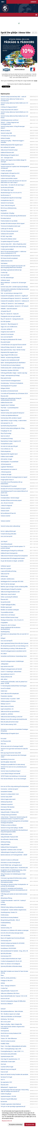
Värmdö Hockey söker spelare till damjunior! (12, 413)
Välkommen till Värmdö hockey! (9, 150)
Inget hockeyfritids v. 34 (7, 709)
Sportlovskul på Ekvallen (7, 187)
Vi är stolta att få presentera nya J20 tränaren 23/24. (14, 393)
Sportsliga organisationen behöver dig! (11, 270)
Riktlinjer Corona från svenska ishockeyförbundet (14, 719)
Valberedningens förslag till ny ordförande (12, 550)
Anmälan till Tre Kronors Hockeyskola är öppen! (13, 488)
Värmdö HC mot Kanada (7, 203)
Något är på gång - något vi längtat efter (11, 1024)
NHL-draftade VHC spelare (8, 147)
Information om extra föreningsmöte (10, 862)
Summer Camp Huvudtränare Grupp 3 (10, 771)
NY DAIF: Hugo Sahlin (6, 236)
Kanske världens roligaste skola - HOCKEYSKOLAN (14, 867)
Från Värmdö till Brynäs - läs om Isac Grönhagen (13, 778)
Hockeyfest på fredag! (7, 438)
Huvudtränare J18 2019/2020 (8, 948)
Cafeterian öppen (5, 280)
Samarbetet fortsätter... (7, 791)
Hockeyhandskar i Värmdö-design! (10, 498)
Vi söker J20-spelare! (6, 170)
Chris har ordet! (5, 1036)
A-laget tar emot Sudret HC (8, 331)
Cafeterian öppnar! (6, 566)
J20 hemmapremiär (6, 464)
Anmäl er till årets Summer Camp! (9, 617)
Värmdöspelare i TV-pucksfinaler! (9, 461)
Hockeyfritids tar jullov (7, 443)
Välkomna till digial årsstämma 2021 (10, 591)
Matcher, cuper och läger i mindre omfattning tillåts (14, 586)
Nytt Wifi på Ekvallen (6, 953)
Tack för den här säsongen (8, 584)
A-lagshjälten (4, 622)
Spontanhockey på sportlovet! (9, 425)
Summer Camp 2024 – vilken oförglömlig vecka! (13, 244)
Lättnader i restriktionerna (7, 579)
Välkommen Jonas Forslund (8, 594)
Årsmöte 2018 (4, 1084)
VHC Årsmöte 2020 (6, 741)
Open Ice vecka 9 (5, 436)
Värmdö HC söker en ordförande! (9, 860)
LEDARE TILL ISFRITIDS (7, 714)
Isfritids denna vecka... (7, 834)
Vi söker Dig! (4, 988)
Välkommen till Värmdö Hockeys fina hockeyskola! (14, 555)
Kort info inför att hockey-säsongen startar (12, 933)
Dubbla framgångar (6, 1093)
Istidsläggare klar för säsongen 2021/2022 (12, 581)
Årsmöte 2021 (4, 599)
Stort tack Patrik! (5, 275)
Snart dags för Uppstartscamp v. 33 (10, 1059)
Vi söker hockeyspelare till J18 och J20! (11, 961)
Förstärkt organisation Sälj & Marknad (11, 1104)
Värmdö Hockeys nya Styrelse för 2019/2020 (12, 943)
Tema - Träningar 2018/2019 (8, 985)
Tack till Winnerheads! (6, 544)
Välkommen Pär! (5, 573)
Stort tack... (4, 1064)
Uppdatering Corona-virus (7, 759)
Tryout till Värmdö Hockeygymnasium (11, 380)
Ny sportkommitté (5, 602)
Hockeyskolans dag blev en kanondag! (11, 197)
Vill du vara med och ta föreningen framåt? (12, 746)
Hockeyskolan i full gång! (7, 213)
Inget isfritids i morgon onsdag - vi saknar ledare (13, 420)
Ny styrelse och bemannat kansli (9, 391)
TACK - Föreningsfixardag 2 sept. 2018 (11, 1048)
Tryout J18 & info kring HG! (8, 205)
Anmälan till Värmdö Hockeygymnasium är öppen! (14, 477)
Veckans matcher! (5, 508)
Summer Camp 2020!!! (6, 796)
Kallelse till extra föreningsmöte (9, 553)
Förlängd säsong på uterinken (9, 814)
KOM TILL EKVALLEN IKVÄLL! (8, 978)
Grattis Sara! (4, 691)
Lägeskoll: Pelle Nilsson (7, 466)
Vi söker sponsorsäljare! (7, 249)
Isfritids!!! (3, 1008)
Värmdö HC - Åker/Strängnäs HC (9, 324)
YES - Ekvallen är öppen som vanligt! (10, 1014)
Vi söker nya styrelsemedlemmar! (9, 415)
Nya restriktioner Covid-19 (7, 674)
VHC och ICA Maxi (5, 935)
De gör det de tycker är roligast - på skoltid (12, 561)
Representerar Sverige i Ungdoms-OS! (11, 441)
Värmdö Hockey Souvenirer (8, 1041)
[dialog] (19, 1117)
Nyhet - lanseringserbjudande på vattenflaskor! (13, 362)
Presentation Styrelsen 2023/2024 (9, 370)
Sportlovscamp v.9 (6, 195)
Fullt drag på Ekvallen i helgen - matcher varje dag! (14, 373)
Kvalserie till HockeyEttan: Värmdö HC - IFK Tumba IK (14, 306)
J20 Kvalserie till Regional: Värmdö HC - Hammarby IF (15, 298)
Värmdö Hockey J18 (6, 927)
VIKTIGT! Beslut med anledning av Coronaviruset (13, 776)
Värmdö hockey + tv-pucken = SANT (10, 698)
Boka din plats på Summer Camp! (9, 721)
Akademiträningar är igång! (8, 176)
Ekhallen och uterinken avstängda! (10, 609)
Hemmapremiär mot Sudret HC (9, 469)
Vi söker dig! (4, 272)
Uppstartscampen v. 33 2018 (8, 1096)
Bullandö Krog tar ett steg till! (8, 1069)
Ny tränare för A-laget (6, 1077)
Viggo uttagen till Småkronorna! (9, 355)
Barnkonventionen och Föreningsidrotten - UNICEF (14, 854)
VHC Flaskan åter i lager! (7, 190)
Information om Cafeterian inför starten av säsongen (14, 930)
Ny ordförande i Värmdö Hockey (9, 839)
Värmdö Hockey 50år (6, 133)
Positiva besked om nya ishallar (9, 221)
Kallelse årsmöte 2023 (6, 402)
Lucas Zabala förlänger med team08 (10, 773)
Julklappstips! (4, 664)
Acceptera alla (30, 1124)
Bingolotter (4, 210)
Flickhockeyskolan (6, 451)
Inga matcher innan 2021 (7, 666)
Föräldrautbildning (6, 922)
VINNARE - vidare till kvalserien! (9, 308)
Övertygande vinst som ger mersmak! (10, 316)
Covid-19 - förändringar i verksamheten (11, 671)
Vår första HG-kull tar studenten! (9, 258)
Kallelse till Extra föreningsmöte (9, 847)
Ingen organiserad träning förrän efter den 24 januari (14, 643)
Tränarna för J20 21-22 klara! (8, 625)
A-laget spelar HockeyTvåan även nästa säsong (13, 246)
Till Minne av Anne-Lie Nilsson (9, 825)
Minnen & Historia (5, 130)
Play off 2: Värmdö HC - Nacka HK (10, 313)
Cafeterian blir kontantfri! (7, 233)
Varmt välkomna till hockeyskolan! (10, 693)
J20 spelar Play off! (6, 311)
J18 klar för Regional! (6, 505)
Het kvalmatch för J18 (6, 423)
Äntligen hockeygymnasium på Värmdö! (11, 669)
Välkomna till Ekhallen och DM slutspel (11, 1016)
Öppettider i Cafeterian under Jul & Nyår (11, 849)
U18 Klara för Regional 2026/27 (9, 107)
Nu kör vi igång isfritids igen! (8, 531)
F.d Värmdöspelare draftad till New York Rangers (14, 685)
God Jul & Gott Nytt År (6, 640)
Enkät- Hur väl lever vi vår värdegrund (10, 963)
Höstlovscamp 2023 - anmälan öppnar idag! (12, 367)
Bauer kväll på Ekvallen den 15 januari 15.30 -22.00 (14, 996)
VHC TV (3, 1079)
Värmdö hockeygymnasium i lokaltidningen (12, 661)
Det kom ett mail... (5, 998)
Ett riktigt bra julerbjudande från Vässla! (11, 339)
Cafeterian (3, 925)
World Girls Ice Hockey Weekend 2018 (11, 1033)
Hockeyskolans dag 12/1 (7, 200)
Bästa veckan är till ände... (7, 706)
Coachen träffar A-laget (7, 1066)
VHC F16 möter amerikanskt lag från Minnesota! (13, 215)
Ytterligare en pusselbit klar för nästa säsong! (13, 764)
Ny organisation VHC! (6, 1082)
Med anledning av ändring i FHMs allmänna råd (13, 648)
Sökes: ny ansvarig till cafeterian (9, 597)
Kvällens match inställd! (7, 456)
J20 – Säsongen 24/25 (7, 157)
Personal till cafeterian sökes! (8, 239)
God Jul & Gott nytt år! (6, 536)
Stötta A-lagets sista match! (8, 799)
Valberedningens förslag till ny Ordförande (12, 852)
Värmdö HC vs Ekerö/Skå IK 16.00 (10, 794)
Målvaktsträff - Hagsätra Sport (9, 1087)
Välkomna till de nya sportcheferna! (10, 711)
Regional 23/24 (5, 410)
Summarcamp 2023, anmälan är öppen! (11, 418)
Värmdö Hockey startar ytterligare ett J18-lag (12, 428)
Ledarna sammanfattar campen (9, 178)
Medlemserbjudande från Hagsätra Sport (12, 144)
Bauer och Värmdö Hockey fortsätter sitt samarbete (14, 1074)
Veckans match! (5, 510)
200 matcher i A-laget (6, 459)
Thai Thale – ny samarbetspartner (9, 407)
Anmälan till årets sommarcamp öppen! (11, 500)
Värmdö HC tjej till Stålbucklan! (9, 1099)
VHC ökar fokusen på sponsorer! (9, 231)
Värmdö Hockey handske (7, 945)
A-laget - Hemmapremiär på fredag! (10, 375)
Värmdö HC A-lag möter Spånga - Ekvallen (12, 827)
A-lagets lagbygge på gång (8, 604)
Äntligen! (3, 638)
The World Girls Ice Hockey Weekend (10, 365)
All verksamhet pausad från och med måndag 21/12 (14, 646)
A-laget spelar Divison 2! (7, 479)
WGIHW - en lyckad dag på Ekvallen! (10, 357)
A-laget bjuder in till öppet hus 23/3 (10, 173)
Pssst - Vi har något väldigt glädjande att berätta (13, 1046)
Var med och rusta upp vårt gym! (9, 446)
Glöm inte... (4, 743)
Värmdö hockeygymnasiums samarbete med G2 (13, 651)
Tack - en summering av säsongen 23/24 (11, 293)
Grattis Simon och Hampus (8, 615)
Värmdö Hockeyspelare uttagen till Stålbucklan (13, 1001)
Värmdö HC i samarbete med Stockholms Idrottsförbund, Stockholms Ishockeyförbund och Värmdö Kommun (14, 890)
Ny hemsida (4, 1101)
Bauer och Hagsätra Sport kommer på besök (13, 938)
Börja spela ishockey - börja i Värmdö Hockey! (13, 349)
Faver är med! (4, 1072)
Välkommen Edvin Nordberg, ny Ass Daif (11, 716)
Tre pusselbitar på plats (7, 612)
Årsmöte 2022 (4, 495)
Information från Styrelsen (7, 807)
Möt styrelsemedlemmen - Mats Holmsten (12, 1011)
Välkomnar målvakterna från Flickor (10, 993)
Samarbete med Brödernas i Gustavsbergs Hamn (14, 656)
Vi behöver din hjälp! (6, 474)
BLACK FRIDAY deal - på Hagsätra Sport (11, 865)
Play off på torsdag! (6, 433)
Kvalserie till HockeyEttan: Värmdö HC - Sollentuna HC (15, 301)
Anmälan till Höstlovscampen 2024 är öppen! (13, 223)
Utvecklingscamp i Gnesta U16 (9, 912)
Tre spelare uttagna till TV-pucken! (10, 241)
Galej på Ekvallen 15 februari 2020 (10, 812)
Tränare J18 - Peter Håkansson (9, 1038)
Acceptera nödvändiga (15, 1124)
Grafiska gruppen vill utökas (8, 701)
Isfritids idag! (4, 576)
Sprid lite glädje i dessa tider (16, 32)
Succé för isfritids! (6, 688)
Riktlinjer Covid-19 (5, 703)
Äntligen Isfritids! (5, 388)
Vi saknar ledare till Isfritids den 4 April (11, 958)
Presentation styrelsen (6, 696)
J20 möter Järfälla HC (6, 329)
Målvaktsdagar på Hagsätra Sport (10, 155)
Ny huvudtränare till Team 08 (8, 513)
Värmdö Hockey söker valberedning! (10, 526)
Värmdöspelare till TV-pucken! (9, 385)
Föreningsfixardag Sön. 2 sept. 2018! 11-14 (12, 1051)
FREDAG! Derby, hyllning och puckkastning (12, 907)
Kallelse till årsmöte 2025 (7, 152)
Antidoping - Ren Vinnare (7, 1019)
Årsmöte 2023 (4, 396)
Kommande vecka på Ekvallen (9, 1054)
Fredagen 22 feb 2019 (6, 980)
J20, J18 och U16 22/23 (7, 503)
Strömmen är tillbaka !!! (7, 1003)
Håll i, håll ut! (4, 679)
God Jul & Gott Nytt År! (7, 337)
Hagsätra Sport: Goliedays (8, 405)
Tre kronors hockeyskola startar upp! (10, 226)
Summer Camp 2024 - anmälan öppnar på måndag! (14, 286)
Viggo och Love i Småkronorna (9, 326)
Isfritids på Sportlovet (6, 802)
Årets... (2, 975)
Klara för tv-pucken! (6, 568)
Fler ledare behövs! (6, 218)
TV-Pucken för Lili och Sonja (8, 135)
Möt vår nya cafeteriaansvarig (8, 208)
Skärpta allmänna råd (6, 676)
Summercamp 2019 (6, 956)
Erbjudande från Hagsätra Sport (9, 352)
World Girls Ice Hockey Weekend (9, 917)
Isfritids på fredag (5, 842)
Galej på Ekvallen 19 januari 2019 (9, 991)
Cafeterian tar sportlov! (7, 804)
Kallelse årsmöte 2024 (6, 261)
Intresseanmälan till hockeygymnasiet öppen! (13, 558)
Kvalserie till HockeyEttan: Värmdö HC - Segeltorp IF (14, 295)
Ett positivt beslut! (5, 342)
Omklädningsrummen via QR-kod (9, 120)
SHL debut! (4, 653)
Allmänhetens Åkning (6, 898)
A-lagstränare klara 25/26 (7, 164)
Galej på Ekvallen (5, 844)
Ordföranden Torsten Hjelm (8, 1061)
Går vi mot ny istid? (6, 1021)
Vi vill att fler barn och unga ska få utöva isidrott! (13, 344)
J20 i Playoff (4, 541)
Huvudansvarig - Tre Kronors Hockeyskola (12, 383)
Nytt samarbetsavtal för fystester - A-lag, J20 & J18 (14, 951)
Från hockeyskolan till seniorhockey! (10, 255)
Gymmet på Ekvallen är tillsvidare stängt (11, 966)
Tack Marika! (4, 263)
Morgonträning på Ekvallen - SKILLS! (10, 920)
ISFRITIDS (3, 904)
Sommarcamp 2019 (6, 940)
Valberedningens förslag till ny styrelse (11, 589)
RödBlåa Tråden (5, 1043)
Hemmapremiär (5, 1030)
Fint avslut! (3, 738)
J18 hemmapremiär (6, 472)
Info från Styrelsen (5, 321)
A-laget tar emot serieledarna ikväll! (10, 360)
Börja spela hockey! (6, 378)
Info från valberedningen (7, 277)
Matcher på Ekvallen (6, 809)
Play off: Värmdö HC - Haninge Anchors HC (12, 319)
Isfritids (3, 983)
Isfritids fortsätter (5, 138)
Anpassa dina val (7, 1120)
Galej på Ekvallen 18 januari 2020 (9, 836)
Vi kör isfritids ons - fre (7, 448)
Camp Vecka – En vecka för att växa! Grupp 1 (13, 185)
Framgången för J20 (6, 431)
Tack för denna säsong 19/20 (8, 724)
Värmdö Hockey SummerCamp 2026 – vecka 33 (13, 96)
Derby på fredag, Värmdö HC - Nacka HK (11, 347)
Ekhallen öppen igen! (6, 607)
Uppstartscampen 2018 (7, 1056)
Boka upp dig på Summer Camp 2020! (11, 752)
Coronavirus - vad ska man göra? (9, 789)
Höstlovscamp (5, 915)
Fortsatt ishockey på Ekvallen (8, 533)
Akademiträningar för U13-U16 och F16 (11, 192)
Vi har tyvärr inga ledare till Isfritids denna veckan (13, 878)
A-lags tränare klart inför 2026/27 (9, 109)
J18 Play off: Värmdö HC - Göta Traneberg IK (12, 303)
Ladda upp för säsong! (7, 228)
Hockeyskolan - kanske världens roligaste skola (13, 909)
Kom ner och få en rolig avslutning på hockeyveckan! (15, 786)
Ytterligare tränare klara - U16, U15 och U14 (12, 620)
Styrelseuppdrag (5, 631)
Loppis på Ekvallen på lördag (8, 571)
